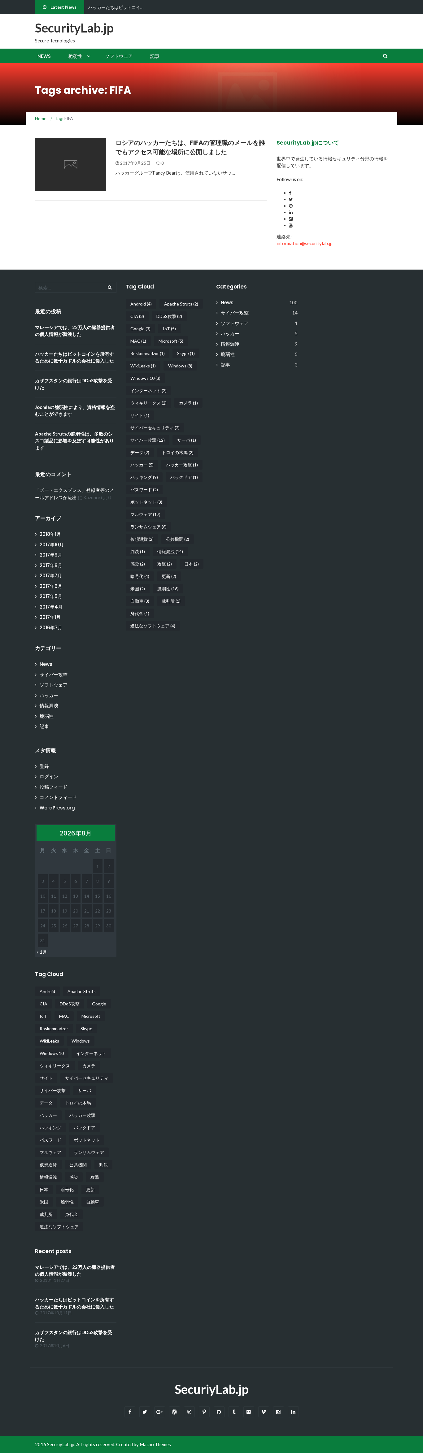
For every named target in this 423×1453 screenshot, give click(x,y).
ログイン (49, 776)
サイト (46, 1078)
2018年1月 (50, 534)
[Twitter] (145, 1412)
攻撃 (94, 1177)
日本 (44, 1189)
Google (99, 1003)
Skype (86, 1028)
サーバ (84, 1090)
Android (47, 991)
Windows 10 (52, 1053)
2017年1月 (50, 617)
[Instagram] (278, 1412)
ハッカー (49, 695)
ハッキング (50, 1127)
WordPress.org (57, 808)
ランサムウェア (89, 1152)
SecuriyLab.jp (212, 1389)
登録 (44, 766)
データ (46, 1102)
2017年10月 (52, 544)
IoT (43, 1016)
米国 (44, 1201)
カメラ (88, 1065)
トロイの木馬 (78, 1102)
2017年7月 (51, 575)
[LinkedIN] (293, 1412)
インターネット (91, 1053)
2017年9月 (51, 555)
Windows (81, 1040)
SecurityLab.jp (74, 27)
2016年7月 (51, 627)
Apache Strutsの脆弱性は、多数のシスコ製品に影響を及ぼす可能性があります (74, 440)
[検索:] (75, 287)
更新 (90, 1189)
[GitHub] (219, 1412)
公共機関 (78, 1164)
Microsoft (90, 1016)
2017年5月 (51, 596)
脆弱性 (75, 56)
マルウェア (50, 1152)
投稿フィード (54, 787)
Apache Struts (82, 991)
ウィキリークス (55, 1065)
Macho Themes (155, 1444)
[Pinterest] (204, 1412)
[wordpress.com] (174, 1412)
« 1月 (42, 952)
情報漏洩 (49, 705)
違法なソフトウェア (59, 1226)
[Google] (160, 1412)
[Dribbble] (189, 1412)
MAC (64, 1016)
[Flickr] (249, 1412)
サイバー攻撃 (54, 674)
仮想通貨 (48, 1164)
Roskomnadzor (54, 1028)
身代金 (71, 1214)
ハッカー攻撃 (82, 1115)
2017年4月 (51, 607)
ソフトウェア (119, 56)
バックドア (84, 1127)
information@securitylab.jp (305, 243)
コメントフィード (58, 797)
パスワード (50, 1140)
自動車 (92, 1201)
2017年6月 (51, 586)
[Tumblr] (234, 1412)
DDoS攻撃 (70, 1003)
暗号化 (67, 1189)
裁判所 (46, 1214)
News (44, 56)
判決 (103, 1164)
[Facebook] (130, 1412)
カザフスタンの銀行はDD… (115, 7)
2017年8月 (51, 565)
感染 (73, 1177)
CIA (43, 1003)
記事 (154, 56)
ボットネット (87, 1140)
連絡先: (284, 236)
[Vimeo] (264, 1412)
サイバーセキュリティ (86, 1078)
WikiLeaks (49, 1040)
